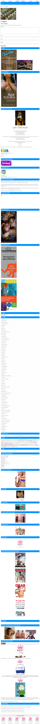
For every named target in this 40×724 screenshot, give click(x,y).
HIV (2, 374)
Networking (3, 391)
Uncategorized (4, 426)
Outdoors (3, 396)
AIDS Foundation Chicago (5, 455)
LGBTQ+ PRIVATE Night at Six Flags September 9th (16, 710)
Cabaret (3, 334)
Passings (3, 399)
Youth (17, 446)
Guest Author (4, 369)
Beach (3, 328)
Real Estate (3, 404)
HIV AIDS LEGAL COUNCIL (6, 375)
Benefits (3, 330)
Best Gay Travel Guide (4, 457)
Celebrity (3, 336)
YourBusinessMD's (27, 658)
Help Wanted (4, 372)
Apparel (3, 325)
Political (30, 444)
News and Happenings (5, 393)
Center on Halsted (3, 459)
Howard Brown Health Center (5, 463)
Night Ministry (3, 465)
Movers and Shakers (5, 386)
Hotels (3, 377)
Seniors (3, 413)
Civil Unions (3, 341)
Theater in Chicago (4, 421)
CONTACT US (4, 345)
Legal (2, 382)
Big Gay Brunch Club (5, 331)
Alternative (3, 320)
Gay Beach (3, 364)
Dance (3, 350)
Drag (2, 355)
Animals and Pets (4, 323)
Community (3, 344)
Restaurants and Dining (5, 410)
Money (3, 385)
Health (3, 371)
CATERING (2, 458)
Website (2, 42)
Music (2, 388)
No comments (6, 6)
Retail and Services (5, 412)
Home (2, 3)
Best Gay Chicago (21, 715)
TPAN (2, 467)
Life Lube (2, 464)
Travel (3, 424)
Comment (2, 26)
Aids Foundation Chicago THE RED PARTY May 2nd (17, 708)
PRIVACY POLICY (4, 402)
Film (2, 358)
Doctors (3, 353)
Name (2, 35)
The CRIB (2, 466)
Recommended (4, 407)
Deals (2, 352)
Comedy (3, 342)
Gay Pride (14, 442)
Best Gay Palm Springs (4, 456)
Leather (3, 380)
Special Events (4, 415)
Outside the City (25, 444)
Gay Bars (3, 363)
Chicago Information (5, 339)
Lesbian (3, 383)
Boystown (3, 333)
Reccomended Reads (5, 405)
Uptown (3, 427)
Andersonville (4, 322)
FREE (2, 361)
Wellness (3, 429)
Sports (3, 416)
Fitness (36, 441)
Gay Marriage (4, 366)
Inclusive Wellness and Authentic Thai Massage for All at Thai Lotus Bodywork (19, 705)
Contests (3, 347)
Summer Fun (4, 418)
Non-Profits (3, 394)
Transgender (3, 423)
